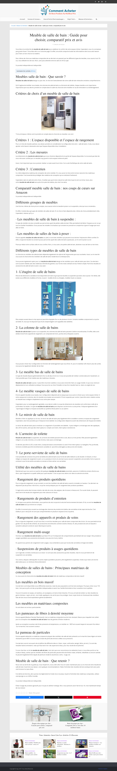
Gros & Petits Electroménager (54, 19)
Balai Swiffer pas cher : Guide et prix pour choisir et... (96, 754)
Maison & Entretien (85, 19)
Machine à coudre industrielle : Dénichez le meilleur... (63, 744)
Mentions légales (102, 768)
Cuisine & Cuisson (34, 19)
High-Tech (71, 19)
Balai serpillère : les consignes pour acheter (31, 753)
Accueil (22, 19)
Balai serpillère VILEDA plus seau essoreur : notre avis (33, 743)
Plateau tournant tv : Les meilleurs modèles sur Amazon (95, 744)
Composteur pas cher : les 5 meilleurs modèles (64, 753)
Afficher (33, 71)
